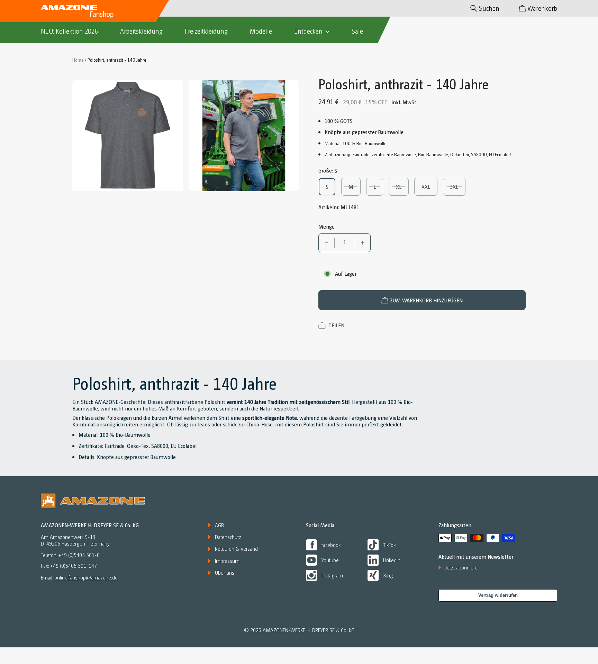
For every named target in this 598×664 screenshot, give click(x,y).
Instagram (332, 575)
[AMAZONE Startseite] (77, 11)
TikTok (389, 544)
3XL (457, 186)
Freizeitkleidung (206, 31)
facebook (331, 544)
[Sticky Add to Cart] (568, 643)
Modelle (261, 31)
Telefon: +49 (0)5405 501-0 (70, 555)
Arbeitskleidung (141, 31)
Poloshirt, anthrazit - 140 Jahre (117, 59)
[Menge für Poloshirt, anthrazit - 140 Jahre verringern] (326, 243)
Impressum (227, 561)
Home (78, 59)
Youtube (330, 560)
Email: (79, 577)
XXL (429, 186)
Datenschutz (228, 537)
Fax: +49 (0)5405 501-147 (69, 566)
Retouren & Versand (236, 549)
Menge (326, 226)
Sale (357, 31)
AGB (219, 525)
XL (402, 186)
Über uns (224, 572)
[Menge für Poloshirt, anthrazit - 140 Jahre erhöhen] (363, 243)
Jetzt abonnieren (462, 567)
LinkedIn (391, 560)
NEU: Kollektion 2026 (69, 31)
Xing (388, 575)
